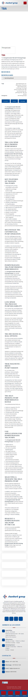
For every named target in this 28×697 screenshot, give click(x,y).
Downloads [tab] (7, 75)
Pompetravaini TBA (21, 89)
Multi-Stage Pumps (21, 86)
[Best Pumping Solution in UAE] (9, 2)
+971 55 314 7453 (16, 665)
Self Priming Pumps (22, 95)
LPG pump (24, 85)
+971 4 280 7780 (14, 661)
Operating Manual (9, 78)
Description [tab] (6, 101)
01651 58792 (13, 671)
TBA (23, 92)
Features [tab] (14, 101)
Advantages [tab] (23, 101)
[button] (7, 619)
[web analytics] (5, 683)
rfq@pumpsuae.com (14, 668)
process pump (20, 91)
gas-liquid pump (20, 83)
